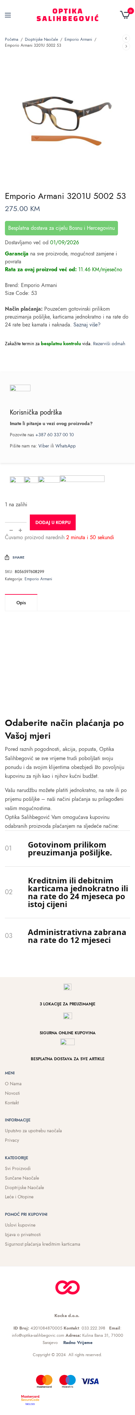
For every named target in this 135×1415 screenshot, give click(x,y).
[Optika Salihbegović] (67, 15)
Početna (11, 39)
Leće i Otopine (19, 1196)
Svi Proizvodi (18, 1168)
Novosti (12, 1093)
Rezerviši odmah (109, 343)
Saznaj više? (87, 324)
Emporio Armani (78, 39)
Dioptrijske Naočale (41, 39)
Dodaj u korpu (52, 522)
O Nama (13, 1083)
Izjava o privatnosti (23, 1234)
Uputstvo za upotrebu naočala (33, 1130)
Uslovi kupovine (20, 1225)
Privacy (12, 1140)
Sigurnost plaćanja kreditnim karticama (42, 1244)
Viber (43, 446)
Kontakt (12, 1102)
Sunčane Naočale (22, 1178)
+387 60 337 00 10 (54, 434)
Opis (21, 602)
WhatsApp (65, 446)
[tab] (21, 602)
